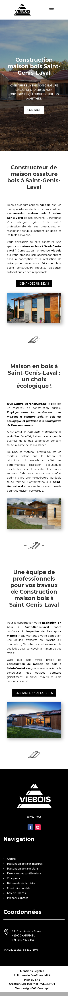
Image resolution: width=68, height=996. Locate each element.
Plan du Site (32, 979)
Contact (34, 110)
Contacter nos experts (34, 693)
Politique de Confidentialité (32, 975)
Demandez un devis (34, 283)
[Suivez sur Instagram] (38, 827)
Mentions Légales (32, 971)
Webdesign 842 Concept (32, 988)
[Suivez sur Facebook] (30, 827)
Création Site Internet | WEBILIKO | (32, 984)
